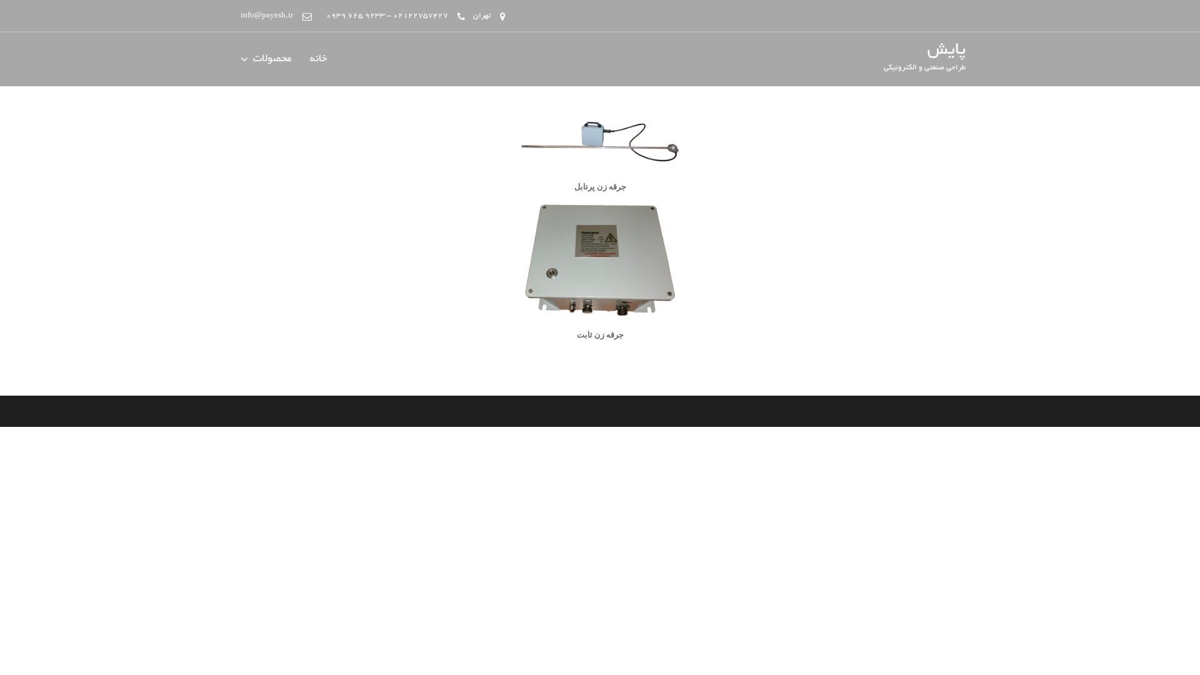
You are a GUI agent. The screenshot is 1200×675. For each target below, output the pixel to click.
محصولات (272, 59)
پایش (947, 50)
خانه (318, 59)
